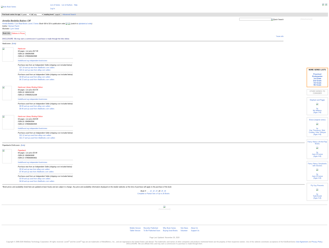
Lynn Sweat (14, 29)
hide (13, 43)
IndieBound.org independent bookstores (32, 61)
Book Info (6, 33)
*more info (280, 36)
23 (156, 191)
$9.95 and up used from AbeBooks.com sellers (36, 109)
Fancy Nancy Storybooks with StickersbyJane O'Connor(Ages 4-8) (317, 171)
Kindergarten (317, 76)
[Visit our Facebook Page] (326, 5)
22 (153, 191)
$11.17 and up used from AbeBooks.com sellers (37, 138)
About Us (194, 228)
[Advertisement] (306, 41)
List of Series (55, 5)
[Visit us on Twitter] (323, 5)
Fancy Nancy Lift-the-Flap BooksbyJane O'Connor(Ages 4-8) (317, 149)
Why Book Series (169, 228)
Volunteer (184, 231)
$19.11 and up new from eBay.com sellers (35, 70)
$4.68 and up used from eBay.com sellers (34, 77)
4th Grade (317, 85)
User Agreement (302, 242)
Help (75, 5)
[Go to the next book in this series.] (69, 24)
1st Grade (317, 78)
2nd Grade (317, 81)
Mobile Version (135, 228)
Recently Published (151, 228)
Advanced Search (69, 14)
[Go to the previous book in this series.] (67, 24)
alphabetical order (85, 24)
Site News (184, 228)
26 (165, 191)
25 (162, 191)
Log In (52, 9)
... (148, 191)
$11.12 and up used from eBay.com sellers (35, 135)
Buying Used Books (170, 231)
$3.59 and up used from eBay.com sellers (34, 179)
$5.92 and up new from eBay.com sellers (34, 169)
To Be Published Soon (152, 231)
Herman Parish (13, 26)
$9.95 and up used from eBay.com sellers (34, 106)
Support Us (195, 231)
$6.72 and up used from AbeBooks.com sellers (36, 79)
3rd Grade (317, 83)
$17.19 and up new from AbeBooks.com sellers (37, 68)
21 (150, 191)
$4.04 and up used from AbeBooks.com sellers (36, 181)
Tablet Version (135, 231)
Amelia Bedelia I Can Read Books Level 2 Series (20, 24)
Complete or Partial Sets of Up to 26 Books (153, 194)
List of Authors (67, 5)
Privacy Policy (317, 242)
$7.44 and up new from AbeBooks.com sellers (36, 172)
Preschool (317, 74)
